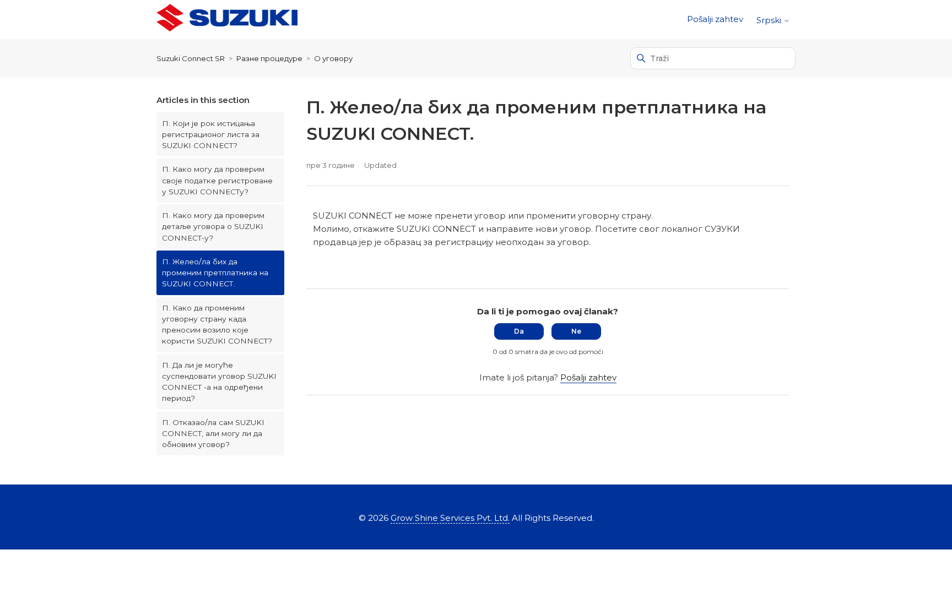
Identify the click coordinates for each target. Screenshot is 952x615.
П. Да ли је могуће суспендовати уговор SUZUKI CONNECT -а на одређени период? (219, 382)
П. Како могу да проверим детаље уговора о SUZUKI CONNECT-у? (213, 226)
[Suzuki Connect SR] (227, 19)
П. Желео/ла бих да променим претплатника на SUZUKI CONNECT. (215, 273)
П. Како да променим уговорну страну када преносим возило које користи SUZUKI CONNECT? (217, 324)
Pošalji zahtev (715, 19)
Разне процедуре (269, 58)
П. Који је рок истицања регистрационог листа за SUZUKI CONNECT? (210, 134)
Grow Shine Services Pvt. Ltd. (450, 518)
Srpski (769, 20)
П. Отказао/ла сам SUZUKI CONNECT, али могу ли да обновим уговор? (213, 433)
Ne (576, 331)
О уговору (333, 58)
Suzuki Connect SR (190, 58)
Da (519, 331)
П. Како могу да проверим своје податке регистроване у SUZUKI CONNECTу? (217, 180)
